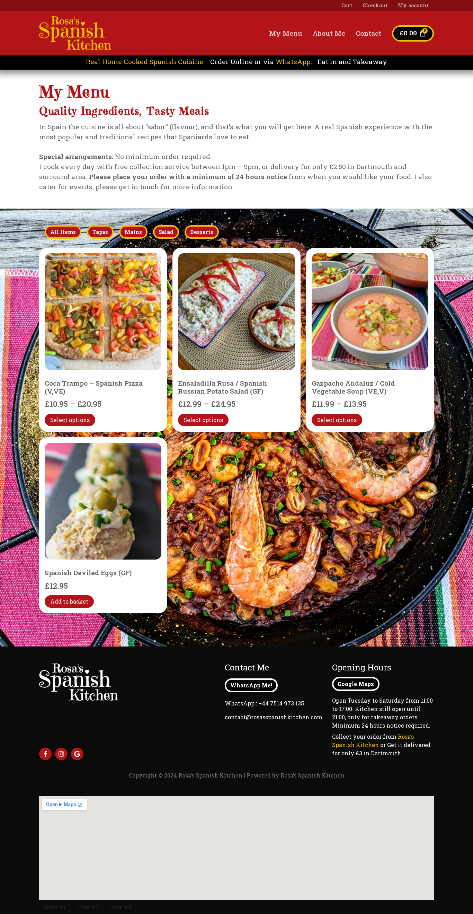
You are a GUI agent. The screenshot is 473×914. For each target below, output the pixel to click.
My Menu (285, 33)
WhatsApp (293, 61)
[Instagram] (61, 754)
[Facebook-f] (45, 754)
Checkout (375, 5)
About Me (329, 33)
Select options (70, 419)
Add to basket (69, 601)
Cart (346, 5)
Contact (368, 33)
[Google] (77, 754)
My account (413, 5)
